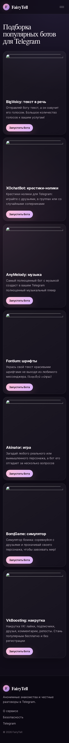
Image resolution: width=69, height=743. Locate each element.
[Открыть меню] (62, 7)
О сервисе (10, 711)
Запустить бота (19, 127)
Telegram (9, 723)
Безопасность (13, 717)
